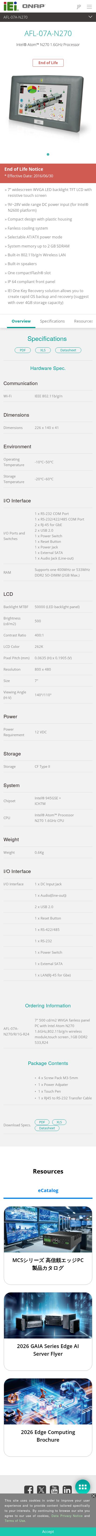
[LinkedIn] (67, 1490)
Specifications (52, 321)
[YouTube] (54, 1490)
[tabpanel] (48, 107)
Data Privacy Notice (67, 1515)
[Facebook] (29, 1490)
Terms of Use (15, 1520)
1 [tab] (48, 154)
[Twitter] (41, 1488)
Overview (21, 321)
